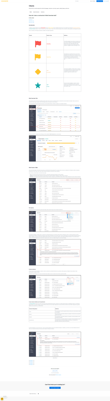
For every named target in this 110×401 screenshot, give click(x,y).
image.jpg (31, 360)
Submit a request (99, 1)
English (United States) (33, 393)
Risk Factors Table (31, 22)
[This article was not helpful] (56, 371)
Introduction (30, 19)
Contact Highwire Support (55, 387)
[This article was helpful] (53, 371)
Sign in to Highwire (92, 1)
